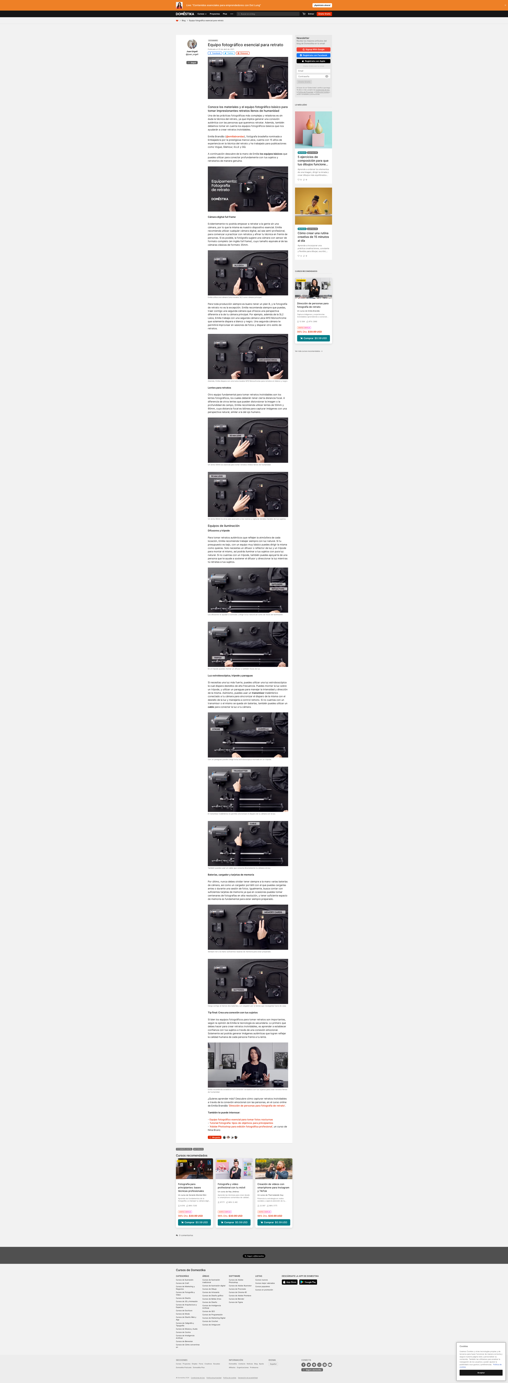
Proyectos (215, 14)
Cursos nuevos (261, 1280)
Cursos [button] (201, 14)
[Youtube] (330, 1365)
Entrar (311, 14)
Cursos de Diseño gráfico (212, 1295)
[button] (231, 14)
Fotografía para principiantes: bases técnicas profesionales (191, 1187)
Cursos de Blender (236, 1299)
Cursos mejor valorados (265, 1283)
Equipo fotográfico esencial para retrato (245, 44)
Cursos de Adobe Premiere (240, 1295)
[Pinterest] (314, 1365)
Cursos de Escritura (184, 1310)
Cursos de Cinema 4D (238, 1292)
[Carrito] (304, 14)
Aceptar (481, 1373)
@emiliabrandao (235, 136)
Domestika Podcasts (183, 1367)
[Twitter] (309, 1365)
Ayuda (261, 1364)
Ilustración (312, 152)
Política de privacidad (214, 1378)
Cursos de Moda (183, 1314)
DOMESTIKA (185, 14)
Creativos (208, 1364)
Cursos (178, 1364)
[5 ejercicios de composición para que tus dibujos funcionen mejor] (313, 129)
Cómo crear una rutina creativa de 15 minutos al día (313, 236)
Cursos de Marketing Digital (213, 1318)
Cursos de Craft (182, 1283)
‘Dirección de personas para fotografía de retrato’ (257, 1105)
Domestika (233, 1364)
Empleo (194, 1364)
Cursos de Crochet (210, 1321)
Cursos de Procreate (237, 1289)
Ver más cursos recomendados (309, 351)
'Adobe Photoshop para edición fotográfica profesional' (241, 1126)
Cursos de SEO (208, 1311)
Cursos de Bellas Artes (211, 1299)
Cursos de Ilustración (184, 1280)
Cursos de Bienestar (184, 1341)
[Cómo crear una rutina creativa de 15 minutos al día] (313, 206)
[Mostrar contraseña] (326, 76)
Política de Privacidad (305, 92)
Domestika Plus (199, 1367)
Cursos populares (262, 1286)
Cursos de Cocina (183, 1332)
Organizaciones (243, 1367)
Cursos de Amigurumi (211, 1325)
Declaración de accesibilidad (248, 1378)
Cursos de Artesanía (210, 1292)
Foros (201, 1364)
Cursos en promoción (264, 1290)
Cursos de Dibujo (209, 1289)
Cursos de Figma (236, 1302)
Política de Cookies (322, 92)
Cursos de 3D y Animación (187, 1301)
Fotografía (213, 40)
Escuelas (216, 1364)
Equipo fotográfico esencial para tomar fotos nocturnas (241, 1119)
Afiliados (232, 1367)
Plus (225, 14)
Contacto (241, 1364)
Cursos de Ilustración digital (213, 1286)
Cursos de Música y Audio (187, 1329)
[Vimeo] (325, 1365)
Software (234, 1276)
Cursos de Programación (212, 1315)
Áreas (205, 1276)
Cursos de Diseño (183, 1298)
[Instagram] (319, 1365)
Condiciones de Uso (323, 90)
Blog (184, 20)
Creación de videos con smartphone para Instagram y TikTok (273, 1187)
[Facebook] (303, 1365)
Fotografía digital (184, 1149)
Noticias (250, 1364)
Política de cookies (229, 1378)
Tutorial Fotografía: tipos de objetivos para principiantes (241, 1123)
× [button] (505, 5)
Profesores (254, 1367)
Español (273, 1364)
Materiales (198, 1149)
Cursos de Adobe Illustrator (240, 1286)
